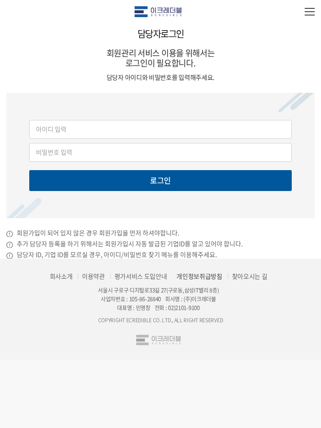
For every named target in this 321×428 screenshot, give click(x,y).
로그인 (160, 180)
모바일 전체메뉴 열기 (309, 11)
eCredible (160, 11)
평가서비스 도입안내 (141, 276)
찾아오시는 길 (250, 276)
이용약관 (93, 276)
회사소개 (61, 276)
